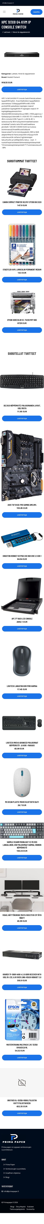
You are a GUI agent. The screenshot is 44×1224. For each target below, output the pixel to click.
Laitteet (7, 32)
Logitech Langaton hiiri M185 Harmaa (22, 686)
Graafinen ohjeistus (12, 1173)
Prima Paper (10, 1164)
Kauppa (36, 12)
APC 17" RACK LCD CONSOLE (22, 618)
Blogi (7, 1177)
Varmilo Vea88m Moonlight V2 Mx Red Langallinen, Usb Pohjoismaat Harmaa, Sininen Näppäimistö (22, 845)
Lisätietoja (22, 89)
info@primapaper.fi (8, 3)
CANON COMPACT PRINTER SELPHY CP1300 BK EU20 (22, 202)
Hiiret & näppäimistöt (21, 32)
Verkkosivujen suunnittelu (15, 1169)
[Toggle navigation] (4, 12)
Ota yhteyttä (20, 1207)
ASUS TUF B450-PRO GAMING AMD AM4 (22, 505)
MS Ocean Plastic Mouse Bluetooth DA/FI (22, 802)
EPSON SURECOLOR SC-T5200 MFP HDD (22, 320)
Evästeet (30, 1207)
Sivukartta (30, 1209)
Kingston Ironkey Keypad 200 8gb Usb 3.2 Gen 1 (22, 556)
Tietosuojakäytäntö (17, 1209)
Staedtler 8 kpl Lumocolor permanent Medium (22, 269)
